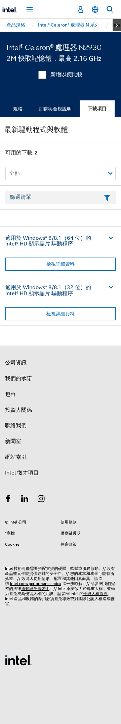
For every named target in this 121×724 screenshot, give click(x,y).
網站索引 (16, 457)
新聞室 (13, 441)
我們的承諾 (18, 378)
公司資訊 (16, 362)
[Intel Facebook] (8, 500)
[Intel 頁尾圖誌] (18, 660)
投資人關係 (18, 410)
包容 (10, 394)
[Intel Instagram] (41, 500)
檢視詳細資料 (60, 264)
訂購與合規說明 (55, 109)
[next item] (117, 25)
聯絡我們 (16, 425)
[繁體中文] (95, 9)
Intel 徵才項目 (22, 472)
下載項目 (97, 108)
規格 (18, 109)
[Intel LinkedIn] (25, 500)
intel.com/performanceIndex (35, 583)
